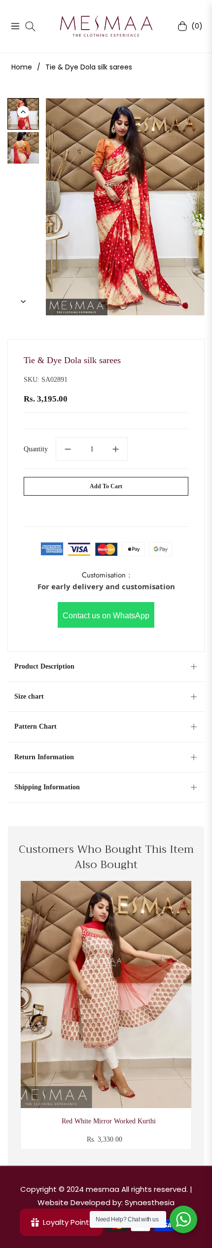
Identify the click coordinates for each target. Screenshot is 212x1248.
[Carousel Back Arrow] (23, 112)
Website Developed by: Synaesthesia (106, 1202)
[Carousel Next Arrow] (23, 301)
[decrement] (67, 449)
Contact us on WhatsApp (106, 615)
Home (21, 67)
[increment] (116, 449)
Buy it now (106, 509)
